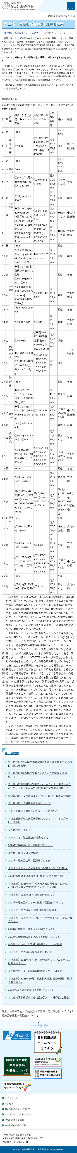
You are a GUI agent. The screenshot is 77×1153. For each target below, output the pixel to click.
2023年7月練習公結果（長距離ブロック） (31, 929)
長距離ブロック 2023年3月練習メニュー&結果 (35, 944)
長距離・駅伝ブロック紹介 (23, 852)
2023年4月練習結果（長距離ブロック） (30, 860)
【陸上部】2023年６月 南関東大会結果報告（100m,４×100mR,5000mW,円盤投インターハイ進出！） (38, 885)
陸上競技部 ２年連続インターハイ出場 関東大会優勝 (39, 795)
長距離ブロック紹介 (19, 829)
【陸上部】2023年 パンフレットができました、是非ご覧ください (40, 919)
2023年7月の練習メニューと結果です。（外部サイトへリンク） (35, 33)
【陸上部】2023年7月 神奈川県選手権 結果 (32, 910)
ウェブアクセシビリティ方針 (19, 1114)
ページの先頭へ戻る (38, 1025)
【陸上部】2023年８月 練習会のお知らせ (31, 894)
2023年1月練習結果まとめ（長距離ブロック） (34, 936)
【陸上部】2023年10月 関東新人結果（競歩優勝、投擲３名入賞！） (40, 980)
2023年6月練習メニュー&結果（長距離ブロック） (36, 902)
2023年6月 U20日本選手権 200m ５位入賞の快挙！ (37, 875)
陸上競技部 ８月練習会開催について (29, 803)
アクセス (9, 1103)
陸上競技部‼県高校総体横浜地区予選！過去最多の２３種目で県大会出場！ (40, 764)
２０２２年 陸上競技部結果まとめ (28, 837)
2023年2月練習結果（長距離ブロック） (30, 845)
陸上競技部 (12, 753)
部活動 (41, 1011)
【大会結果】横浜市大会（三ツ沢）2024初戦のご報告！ (39, 997)
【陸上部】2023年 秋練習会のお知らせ (30, 952)
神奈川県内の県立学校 (15, 1125)
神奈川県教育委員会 (14, 1120)
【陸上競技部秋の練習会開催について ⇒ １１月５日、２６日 (38, 820)
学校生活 (30, 1011)
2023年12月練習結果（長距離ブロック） (31, 989)
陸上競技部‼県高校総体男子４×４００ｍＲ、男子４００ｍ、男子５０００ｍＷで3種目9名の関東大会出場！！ (39, 786)
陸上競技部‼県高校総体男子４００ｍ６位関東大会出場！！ (37, 775)
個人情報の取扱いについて (17, 1109)
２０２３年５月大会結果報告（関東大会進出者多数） (38, 868)
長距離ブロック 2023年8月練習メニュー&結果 (35, 971)
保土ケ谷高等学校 (12, 1011)
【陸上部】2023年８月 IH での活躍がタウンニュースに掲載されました (39, 961)
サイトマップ (11, 1098)
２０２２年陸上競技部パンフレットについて (33, 811)
